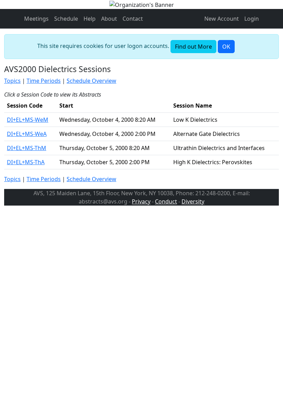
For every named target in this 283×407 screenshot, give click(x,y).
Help (90, 18)
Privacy (141, 201)
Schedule (66, 18)
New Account (221, 18)
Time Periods (44, 81)
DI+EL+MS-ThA (26, 162)
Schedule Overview (91, 81)
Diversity (193, 201)
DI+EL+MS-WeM (27, 119)
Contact (133, 18)
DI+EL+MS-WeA (27, 134)
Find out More (193, 46)
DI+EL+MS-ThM (26, 148)
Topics (12, 81)
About (109, 18)
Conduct (166, 201)
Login (251, 18)
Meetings (36, 18)
